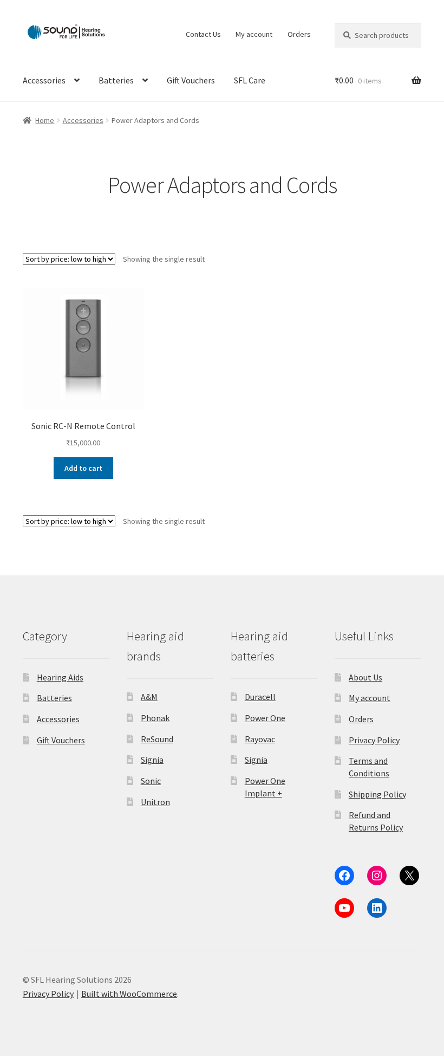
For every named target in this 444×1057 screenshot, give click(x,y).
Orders (299, 34)
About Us (365, 677)
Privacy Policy (374, 740)
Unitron (155, 801)
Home (44, 120)
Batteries (116, 80)
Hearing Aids (60, 677)
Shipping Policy (377, 794)
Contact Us (203, 34)
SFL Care (249, 80)
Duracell (260, 696)
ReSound (157, 739)
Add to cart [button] (83, 468)
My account (254, 34)
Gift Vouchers (191, 80)
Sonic (151, 780)
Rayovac (260, 739)
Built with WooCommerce (129, 993)
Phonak (155, 717)
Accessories (44, 80)
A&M (149, 696)
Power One (265, 717)
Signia (152, 759)
